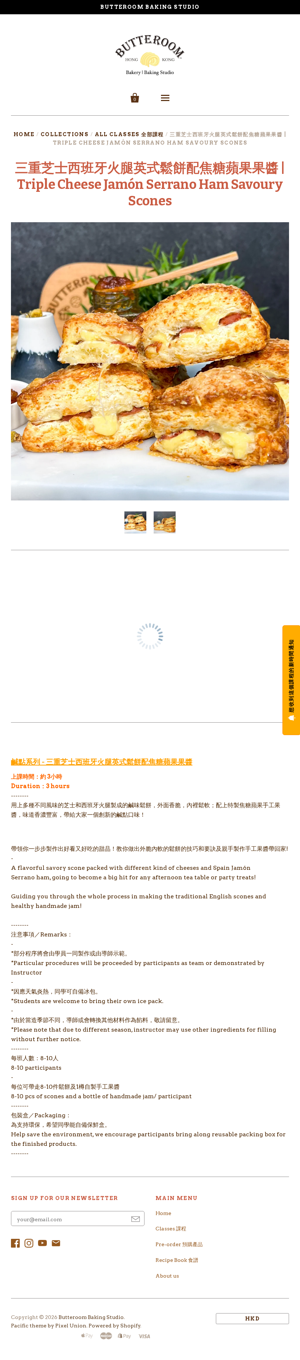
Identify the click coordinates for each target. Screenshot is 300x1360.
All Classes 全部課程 (129, 134)
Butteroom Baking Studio (91, 1317)
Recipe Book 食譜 (176, 1260)
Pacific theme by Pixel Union (48, 1326)
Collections (65, 134)
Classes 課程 (170, 1229)
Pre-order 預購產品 (179, 1244)
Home (24, 134)
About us (167, 1276)
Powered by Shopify (114, 1326)
